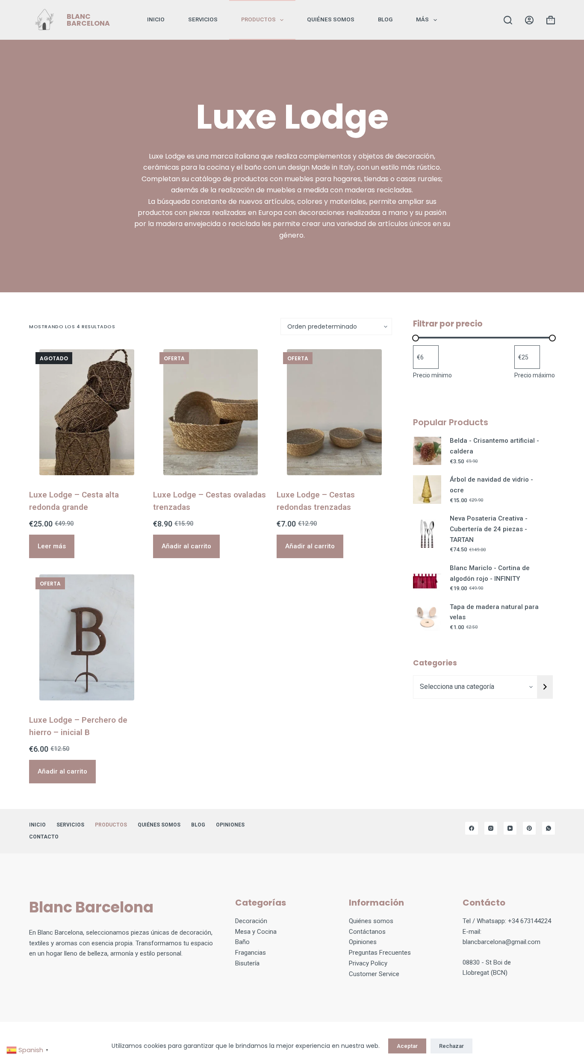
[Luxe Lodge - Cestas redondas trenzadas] (334, 412)
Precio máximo (534, 375)
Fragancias (250, 952)
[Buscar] (508, 20)
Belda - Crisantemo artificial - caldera (494, 446)
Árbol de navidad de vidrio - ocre (491, 485)
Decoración (251, 921)
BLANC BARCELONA (88, 20)
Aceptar (407, 1046)
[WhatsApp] (548, 828)
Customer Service (374, 974)
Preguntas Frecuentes (380, 952)
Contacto (44, 837)
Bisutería (247, 963)
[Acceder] (529, 20)
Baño (242, 942)
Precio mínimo (432, 375)
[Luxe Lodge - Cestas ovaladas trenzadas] (210, 412)
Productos (258, 19)
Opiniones (363, 942)
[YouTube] (510, 828)
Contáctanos (367, 932)
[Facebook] (471, 828)
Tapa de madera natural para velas (494, 612)
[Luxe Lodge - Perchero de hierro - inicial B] (86, 637)
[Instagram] (490, 828)
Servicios (203, 19)
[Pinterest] (529, 828)
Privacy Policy (368, 963)
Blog (385, 19)
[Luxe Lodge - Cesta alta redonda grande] (86, 412)
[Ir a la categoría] (545, 687)
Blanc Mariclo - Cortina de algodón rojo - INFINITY (490, 573)
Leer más (52, 546)
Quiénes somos (330, 19)
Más (422, 19)
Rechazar (451, 1046)
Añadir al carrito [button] (186, 546)
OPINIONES (230, 825)
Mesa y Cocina (256, 932)
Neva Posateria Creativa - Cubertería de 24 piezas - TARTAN (489, 529)
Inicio (156, 19)
